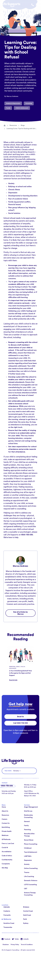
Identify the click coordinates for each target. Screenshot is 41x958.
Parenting (27, 829)
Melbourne (7, 919)
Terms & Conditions (27, 944)
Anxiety (11, 183)
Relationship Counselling (28, 816)
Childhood (27, 848)
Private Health (6, 831)
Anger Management (31, 807)
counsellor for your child (15, 503)
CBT (25, 888)
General (27, 821)
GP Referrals (6, 839)
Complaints (6, 864)
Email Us (20, 716)
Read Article (13, 680)
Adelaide (6, 907)
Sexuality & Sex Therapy (29, 835)
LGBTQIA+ (28, 856)
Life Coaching (29, 876)
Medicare (5, 835)
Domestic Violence (30, 880)
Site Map (5, 868)
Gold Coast (27, 915)
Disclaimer (6, 944)
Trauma (26, 872)
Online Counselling (31, 868)
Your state (8, 770)
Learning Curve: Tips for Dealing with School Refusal (22, 129)
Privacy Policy (15, 944)
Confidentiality (7, 860)
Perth (25, 919)
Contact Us (6, 823)
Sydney (25, 923)
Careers (4, 819)
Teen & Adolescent (30, 852)
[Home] (4, 125)
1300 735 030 (7, 786)
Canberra (6, 911)
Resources (13, 125)
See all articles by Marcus (20, 613)
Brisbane (26, 907)
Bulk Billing (6, 827)
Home (4, 807)
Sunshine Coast (8, 923)
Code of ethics (7, 855)
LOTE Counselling (30, 884)
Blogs (23, 125)
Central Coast (28, 911)
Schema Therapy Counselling (30, 894)
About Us (5, 811)
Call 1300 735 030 (20, 723)
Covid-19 (5, 847)
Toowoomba (7, 927)
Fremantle (7, 915)
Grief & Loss (28, 811)
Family (26, 825)
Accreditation (6, 851)
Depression (12, 193)
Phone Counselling (30, 844)
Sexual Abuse (28, 840)
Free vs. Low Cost (8, 843)
